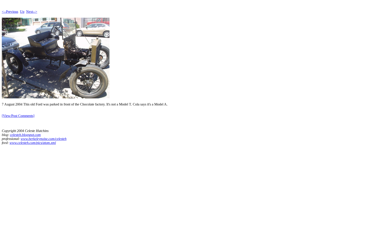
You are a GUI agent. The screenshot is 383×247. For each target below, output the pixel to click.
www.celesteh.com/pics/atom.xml (33, 143)
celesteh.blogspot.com (25, 135)
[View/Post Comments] (18, 116)
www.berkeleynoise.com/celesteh (43, 139)
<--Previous (10, 11)
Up (22, 11)
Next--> (31, 11)
